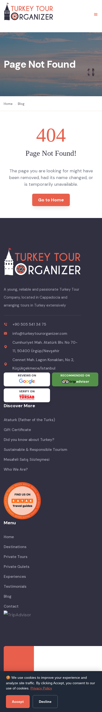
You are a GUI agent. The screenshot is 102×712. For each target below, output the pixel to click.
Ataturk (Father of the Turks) (29, 419)
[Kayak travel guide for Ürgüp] (51, 500)
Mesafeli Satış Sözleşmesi (27, 459)
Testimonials (15, 586)
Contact (11, 606)
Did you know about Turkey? (29, 439)
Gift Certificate (17, 429)
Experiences (15, 576)
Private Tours (15, 556)
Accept (18, 702)
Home (8, 104)
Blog (21, 104)
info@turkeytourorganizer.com (39, 333)
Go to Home (51, 200)
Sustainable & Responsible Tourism (35, 449)
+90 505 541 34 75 (29, 324)
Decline (45, 702)
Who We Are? (16, 469)
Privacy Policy (41, 688)
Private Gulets (16, 566)
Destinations (15, 546)
